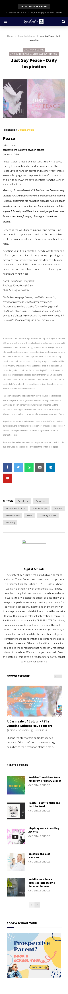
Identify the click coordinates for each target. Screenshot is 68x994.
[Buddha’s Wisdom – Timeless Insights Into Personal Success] (16, 887)
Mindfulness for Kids (15, 508)
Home (10, 36)
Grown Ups (41, 501)
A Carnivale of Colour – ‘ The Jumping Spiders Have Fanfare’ (34, 12)
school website (55, 593)
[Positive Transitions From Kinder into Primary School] (16, 785)
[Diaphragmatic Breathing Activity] (16, 836)
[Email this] (39, 467)
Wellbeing (10, 522)
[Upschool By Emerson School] (34, 21)
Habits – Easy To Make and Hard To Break (44, 804)
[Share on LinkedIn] (50, 467)
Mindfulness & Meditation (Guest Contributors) (34, 54)
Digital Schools (26, 130)
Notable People (39, 508)
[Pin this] (7, 478)
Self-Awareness (12, 515)
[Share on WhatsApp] (29, 467)
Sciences (58, 508)
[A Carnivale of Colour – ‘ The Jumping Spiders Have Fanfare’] (34, 701)
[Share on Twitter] (18, 467)
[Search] (63, 21)
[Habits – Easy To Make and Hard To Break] (16, 811)
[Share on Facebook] (7, 467)
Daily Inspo (23, 501)
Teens (29, 515)
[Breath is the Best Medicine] (16, 862)
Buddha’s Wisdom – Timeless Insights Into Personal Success (41, 883)
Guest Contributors (26, 36)
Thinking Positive (48, 515)
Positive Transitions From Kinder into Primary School (44, 779)
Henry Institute (13, 184)
